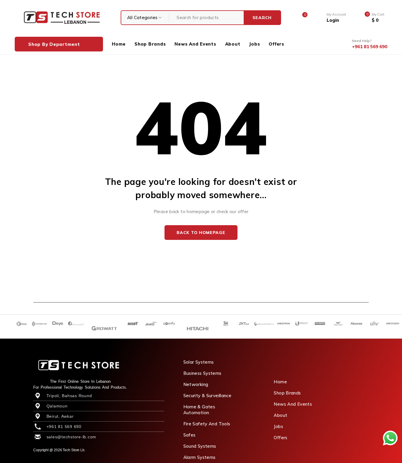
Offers (280, 437)
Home (280, 382)
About (280, 415)
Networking (195, 384)
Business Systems (202, 373)
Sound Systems (199, 446)
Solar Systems (198, 362)
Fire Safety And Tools (206, 424)
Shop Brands (287, 393)
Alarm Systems (199, 457)
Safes (189, 435)
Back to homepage (201, 232)
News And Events (293, 404)
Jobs (278, 426)
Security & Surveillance (207, 395)
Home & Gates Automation (199, 409)
